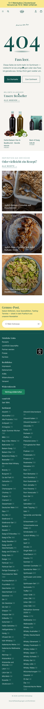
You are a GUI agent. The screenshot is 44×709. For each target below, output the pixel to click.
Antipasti (7, 423)
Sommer (28, 562)
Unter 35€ (29, 602)
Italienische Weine (11, 644)
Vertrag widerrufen (13, 392)
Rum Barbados (30, 474)
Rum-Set (28, 496)
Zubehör (28, 675)
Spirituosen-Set (31, 583)
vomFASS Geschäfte (10, 346)
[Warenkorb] (41, 11)
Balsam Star (8, 452)
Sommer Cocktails (32, 566)
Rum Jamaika (30, 485)
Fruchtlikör (8, 584)
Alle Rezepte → (9, 166)
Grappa (6, 611)
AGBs (4, 374)
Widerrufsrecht (8, 377)
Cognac (6, 496)
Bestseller (8, 460)
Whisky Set (29, 660)
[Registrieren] (38, 324)
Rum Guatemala (30, 481)
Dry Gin (6, 515)
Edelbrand (7, 519)
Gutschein (7, 622)
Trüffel (27, 591)
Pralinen (28, 451)
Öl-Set (27, 679)
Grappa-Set (8, 614)
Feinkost (7, 563)
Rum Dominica (30, 477)
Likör (6, 669)
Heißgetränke (9, 629)
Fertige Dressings (10, 570)
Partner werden (8, 349)
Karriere (5, 357)
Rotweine (29, 466)
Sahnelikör (29, 504)
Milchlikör (7, 676)
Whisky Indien (30, 649)
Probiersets (29, 455)
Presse (4, 353)
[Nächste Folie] (37, 128)
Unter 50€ (29, 606)
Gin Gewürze (8, 603)
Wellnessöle (29, 624)
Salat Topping (30, 507)
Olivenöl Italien (30, 418)
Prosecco (28, 459)
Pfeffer (27, 437)
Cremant (7, 500)
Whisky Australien (31, 631)
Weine (28, 616)
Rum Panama (29, 489)
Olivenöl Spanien (31, 422)
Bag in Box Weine (10, 441)
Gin (4, 599)
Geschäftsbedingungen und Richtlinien (22, 701)
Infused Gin (8, 637)
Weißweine (29, 620)
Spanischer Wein (31, 569)
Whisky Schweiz (31, 656)
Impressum (6, 366)
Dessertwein (8, 504)
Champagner (9, 489)
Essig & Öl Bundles (11, 534)
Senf (26, 543)
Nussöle (6, 680)
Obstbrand (7, 684)
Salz (26, 511)
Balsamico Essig (9, 456)
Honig (5, 633)
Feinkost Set (8, 567)
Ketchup (6, 655)
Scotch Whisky (31, 535)
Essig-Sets (7, 555)
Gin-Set (6, 607)
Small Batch (29, 554)
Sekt (26, 539)
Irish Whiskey (8, 641)
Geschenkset (9, 592)
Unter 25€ (29, 598)
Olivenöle (28, 426)
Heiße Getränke (9, 626)
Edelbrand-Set (9, 522)
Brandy (6, 470)
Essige (6, 559)
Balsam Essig (9, 448)
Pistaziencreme (30, 441)
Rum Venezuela (30, 492)
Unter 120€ (29, 595)
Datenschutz (7, 370)
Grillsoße (7, 618)
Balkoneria (8, 445)
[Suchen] (8, 11)
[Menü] (3, 11)
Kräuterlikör (8, 658)
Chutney (6, 492)
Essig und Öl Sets (10, 551)
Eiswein (6, 530)
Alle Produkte (9, 419)
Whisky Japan (30, 653)
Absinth (6, 412)
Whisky (28, 627)
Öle (26, 683)
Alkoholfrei (8, 416)
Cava (5, 485)
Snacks (28, 558)
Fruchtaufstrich (9, 581)
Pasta (27, 430)
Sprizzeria (29, 587)
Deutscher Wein (10, 507)
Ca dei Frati (8, 477)
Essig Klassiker (9, 541)
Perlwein (28, 433)
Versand (5, 381)
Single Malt (29, 550)
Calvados (7, 481)
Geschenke (8, 588)
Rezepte (5, 342)
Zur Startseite (12, 79)
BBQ (5, 437)
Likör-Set (7, 672)
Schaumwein (30, 521)
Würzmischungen (32, 671)
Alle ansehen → (12, 100)
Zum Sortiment (31, 79)
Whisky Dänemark (31, 641)
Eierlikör (6, 526)
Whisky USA (29, 664)
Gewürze (7, 596)
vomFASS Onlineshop (24, 696)
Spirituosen (29, 573)
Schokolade (30, 532)
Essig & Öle (8, 537)
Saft (26, 500)
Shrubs (27, 547)
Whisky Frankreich (32, 645)
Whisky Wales (30, 668)
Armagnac (7, 427)
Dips (5, 511)
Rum (27, 470)
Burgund (6, 474)
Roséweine (29, 462)
